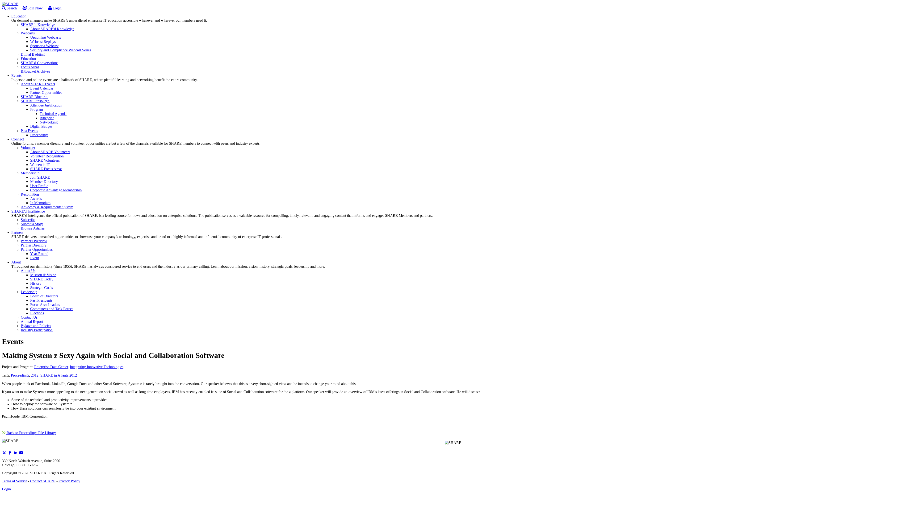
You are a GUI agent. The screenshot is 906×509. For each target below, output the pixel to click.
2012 (34, 375)
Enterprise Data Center (51, 367)
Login (57, 8)
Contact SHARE (42, 481)
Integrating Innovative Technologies (96, 367)
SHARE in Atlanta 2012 (58, 375)
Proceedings (20, 375)
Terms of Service (14, 481)
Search (11, 8)
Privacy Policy (69, 481)
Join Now (35, 8)
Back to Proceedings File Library (31, 433)
